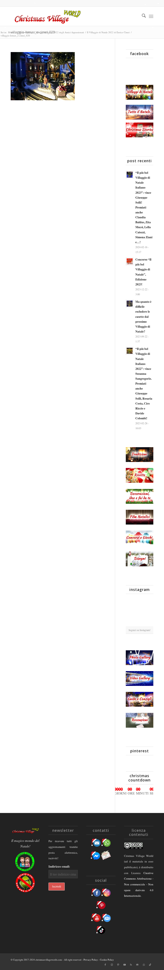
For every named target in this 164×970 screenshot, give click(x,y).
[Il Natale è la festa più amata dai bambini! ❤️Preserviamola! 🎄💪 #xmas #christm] (149, 601)
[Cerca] (142, 16)
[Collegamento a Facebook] (105, 964)
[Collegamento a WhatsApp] (144, 964)
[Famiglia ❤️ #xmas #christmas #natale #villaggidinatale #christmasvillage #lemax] (140, 622)
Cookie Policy (107, 959)
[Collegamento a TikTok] (150, 964)
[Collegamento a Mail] (137, 964)
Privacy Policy (90, 959)
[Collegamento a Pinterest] (118, 964)
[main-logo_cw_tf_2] (47, 16)
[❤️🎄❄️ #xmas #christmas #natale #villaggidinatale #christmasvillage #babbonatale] (149, 611)
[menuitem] (142, 16)
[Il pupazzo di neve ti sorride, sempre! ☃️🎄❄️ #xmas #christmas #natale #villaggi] (140, 602)
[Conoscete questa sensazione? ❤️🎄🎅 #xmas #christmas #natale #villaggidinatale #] (130, 601)
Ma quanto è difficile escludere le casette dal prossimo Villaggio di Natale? (143, 317)
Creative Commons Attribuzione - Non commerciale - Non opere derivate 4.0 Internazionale (138, 884)
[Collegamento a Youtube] (124, 964)
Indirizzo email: (59, 866)
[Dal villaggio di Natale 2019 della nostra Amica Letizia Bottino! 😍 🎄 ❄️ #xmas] (130, 611)
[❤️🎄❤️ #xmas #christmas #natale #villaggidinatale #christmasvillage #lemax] (149, 621)
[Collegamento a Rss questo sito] (131, 964)
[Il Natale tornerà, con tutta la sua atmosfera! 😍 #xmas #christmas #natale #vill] (140, 612)
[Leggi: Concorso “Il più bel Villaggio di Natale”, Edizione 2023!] (129, 261)
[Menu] (151, 16)
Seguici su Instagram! (140, 630)
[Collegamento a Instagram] (111, 964)
